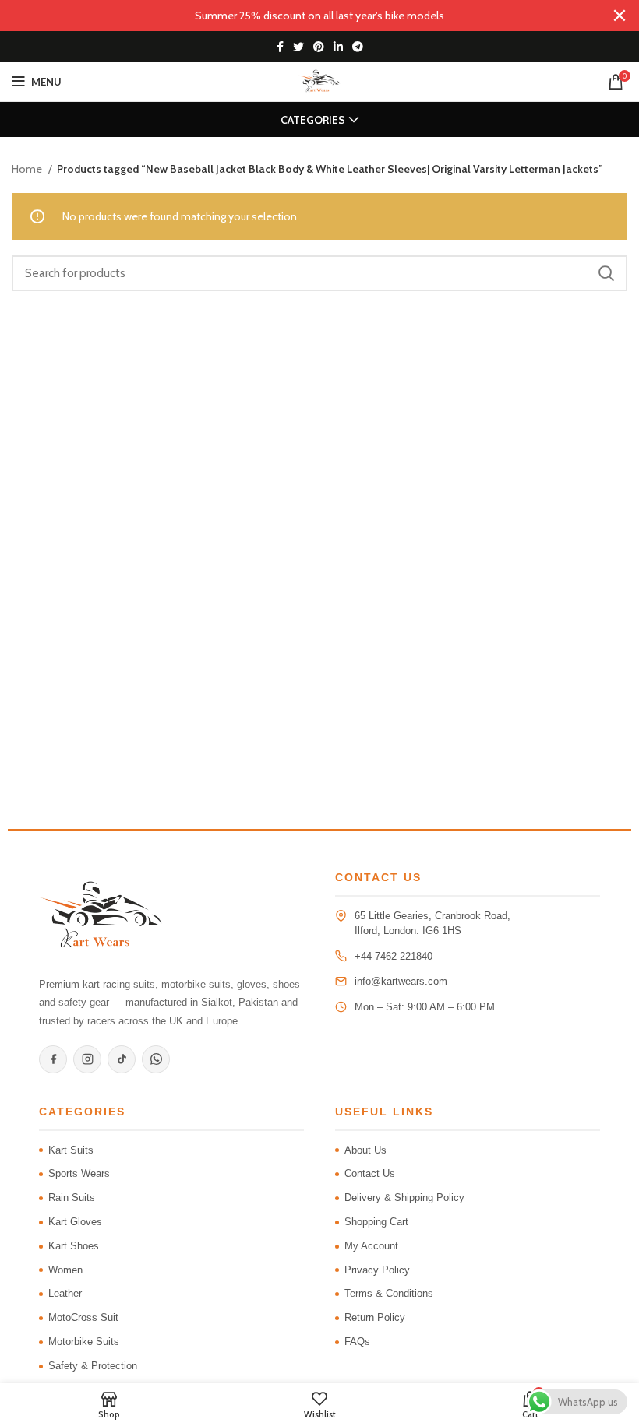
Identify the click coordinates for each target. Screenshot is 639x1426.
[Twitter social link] (298, 47)
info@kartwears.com (401, 981)
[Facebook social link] (280, 47)
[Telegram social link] (358, 47)
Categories (313, 119)
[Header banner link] (296, 15)
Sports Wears (79, 1173)
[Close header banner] (619, 15)
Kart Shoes (73, 1246)
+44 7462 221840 (393, 956)
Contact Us (369, 1173)
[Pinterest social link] (319, 47)
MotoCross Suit (83, 1317)
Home (28, 169)
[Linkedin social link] (338, 47)
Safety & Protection (92, 1366)
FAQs (357, 1341)
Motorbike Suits (83, 1341)
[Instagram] (87, 1059)
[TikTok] (122, 1059)
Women (65, 1270)
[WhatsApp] (156, 1059)
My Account (371, 1246)
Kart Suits (71, 1150)
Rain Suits (71, 1197)
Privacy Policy (377, 1270)
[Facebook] (53, 1059)
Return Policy (374, 1317)
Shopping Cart (376, 1222)
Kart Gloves (75, 1222)
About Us (365, 1150)
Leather (65, 1293)
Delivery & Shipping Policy (404, 1197)
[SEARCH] (606, 273)
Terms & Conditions (388, 1293)
